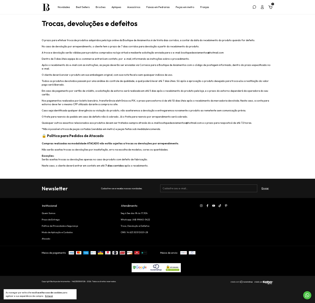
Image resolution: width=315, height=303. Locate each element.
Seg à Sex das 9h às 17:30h (134, 213)
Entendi (49, 296)
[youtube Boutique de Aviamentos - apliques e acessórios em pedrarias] (213, 205)
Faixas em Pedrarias (158, 7)
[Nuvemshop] (241, 282)
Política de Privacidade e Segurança (60, 226)
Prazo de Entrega (51, 219)
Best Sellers (83, 7)
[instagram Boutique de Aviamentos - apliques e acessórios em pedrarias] (201, 205)
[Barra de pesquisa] (254, 7)
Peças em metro (185, 7)
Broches (101, 7)
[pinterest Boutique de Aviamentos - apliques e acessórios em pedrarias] (226, 205)
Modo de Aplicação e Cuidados (57, 232)
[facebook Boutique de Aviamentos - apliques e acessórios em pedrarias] (207, 205)
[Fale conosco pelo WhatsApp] (307, 295)
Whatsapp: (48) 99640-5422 (135, 219)
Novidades (64, 7)
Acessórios (133, 7)
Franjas (204, 7)
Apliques (116, 7)
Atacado (46, 238)
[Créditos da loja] (263, 284)
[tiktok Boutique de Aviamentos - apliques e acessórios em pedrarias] (219, 205)
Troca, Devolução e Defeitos (135, 226)
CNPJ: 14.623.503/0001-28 (134, 232)
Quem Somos (48, 213)
